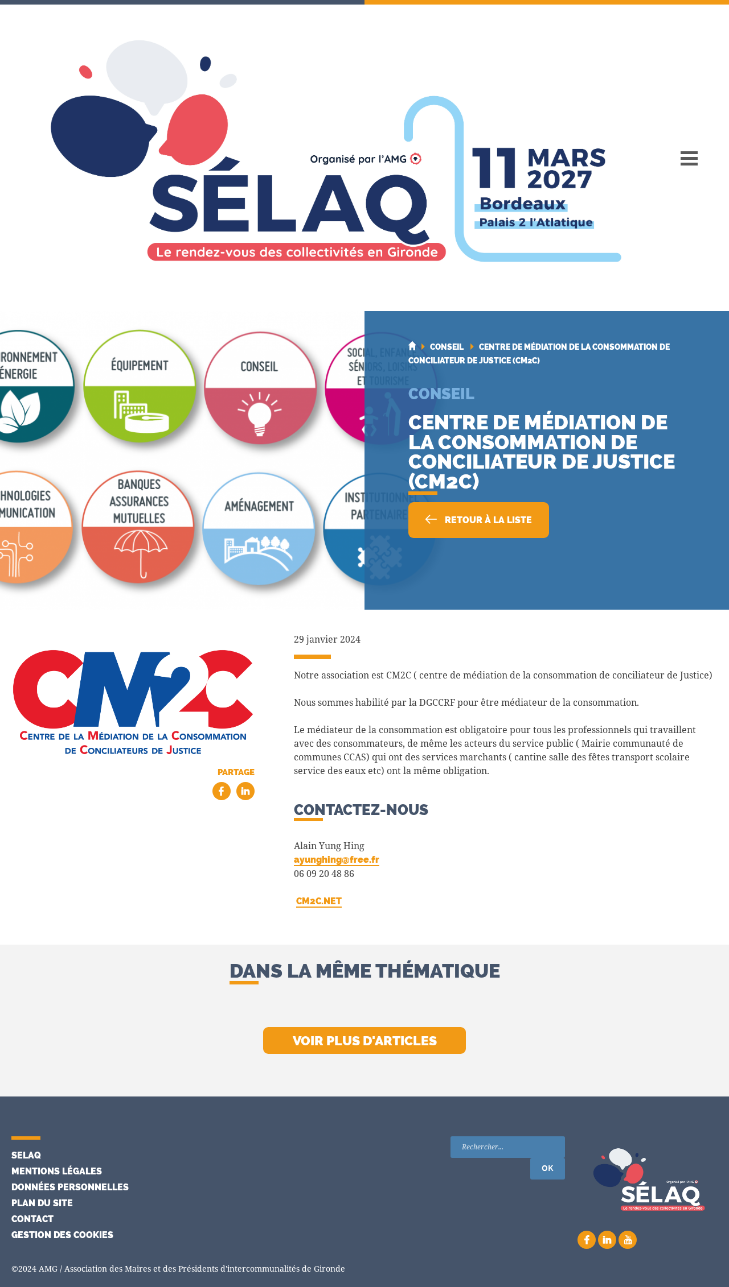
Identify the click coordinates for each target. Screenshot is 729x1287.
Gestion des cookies (62, 1235)
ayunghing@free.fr (336, 859)
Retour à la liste (487, 520)
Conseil (441, 393)
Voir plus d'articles (365, 1040)
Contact (32, 1219)
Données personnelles (70, 1187)
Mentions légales (56, 1171)
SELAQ (26, 1155)
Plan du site (42, 1203)
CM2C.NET (319, 901)
